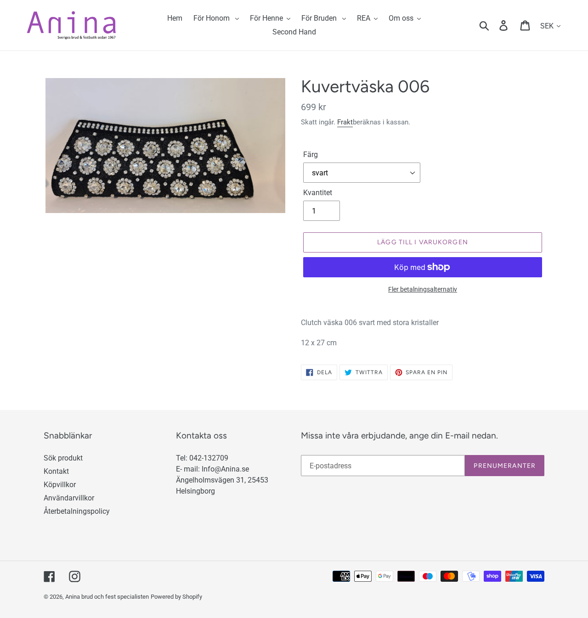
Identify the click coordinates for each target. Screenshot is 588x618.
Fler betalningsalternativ (422, 289)
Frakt (345, 122)
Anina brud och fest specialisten (107, 596)
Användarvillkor (69, 498)
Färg (310, 154)
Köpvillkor (60, 484)
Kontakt (56, 471)
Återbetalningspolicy (77, 511)
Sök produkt (63, 458)
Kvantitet (317, 192)
